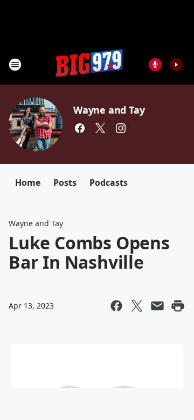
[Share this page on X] (136, 305)
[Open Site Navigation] (15, 64)
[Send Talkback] (155, 64)
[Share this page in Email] (157, 305)
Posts (65, 182)
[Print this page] (177, 305)
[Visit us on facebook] (79, 128)
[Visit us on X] (100, 128)
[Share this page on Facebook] (116, 305)
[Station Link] (89, 64)
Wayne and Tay (108, 109)
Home (27, 182)
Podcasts (108, 182)
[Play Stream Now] (176, 64)
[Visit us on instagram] (120, 128)
